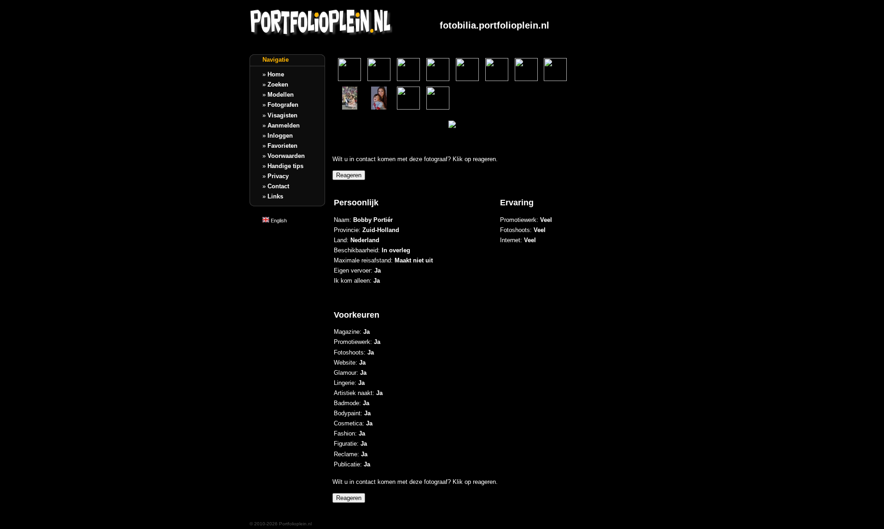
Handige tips (285, 166)
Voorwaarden (286, 155)
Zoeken (278, 84)
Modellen (281, 94)
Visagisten (282, 115)
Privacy (278, 176)
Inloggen (280, 135)
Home (276, 74)
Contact (278, 186)
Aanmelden (284, 125)
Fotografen (283, 104)
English (278, 220)
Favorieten (282, 145)
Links (275, 196)
